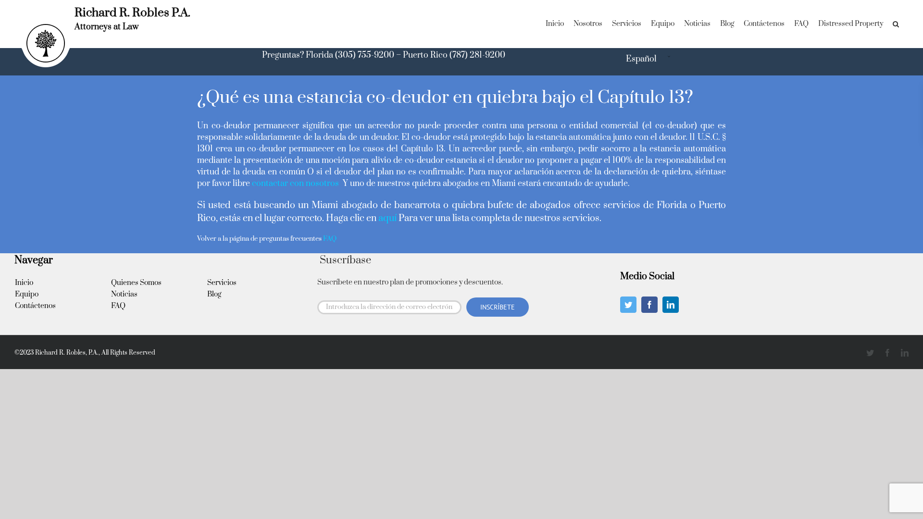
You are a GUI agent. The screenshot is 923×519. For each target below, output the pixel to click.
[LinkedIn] (670, 305)
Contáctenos (35, 305)
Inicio (24, 282)
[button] (896, 24)
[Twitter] (628, 305)
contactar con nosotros (296, 183)
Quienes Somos (136, 282)
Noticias (124, 294)
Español (641, 59)
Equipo (26, 294)
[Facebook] (649, 305)
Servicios (222, 282)
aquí (387, 218)
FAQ (118, 305)
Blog (214, 294)
